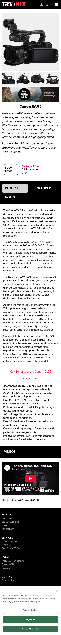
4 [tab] (36, 73)
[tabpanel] (30, 42)
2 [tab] (28, 73)
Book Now (8, 170)
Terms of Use (9, 564)
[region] (30, 610)
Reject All (30, 620)
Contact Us (8, 580)
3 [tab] (32, 73)
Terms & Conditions (13, 561)
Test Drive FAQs (11, 548)
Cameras (7, 518)
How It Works (9, 541)
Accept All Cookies (30, 629)
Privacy (6, 568)
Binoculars (8, 528)
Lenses (5, 525)
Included (43, 188)
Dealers (6, 544)
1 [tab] (24, 73)
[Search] (52, 4)
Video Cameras (10, 521)
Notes (10, 197)
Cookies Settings (30, 610)
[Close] (57, 590)
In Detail (12, 188)
